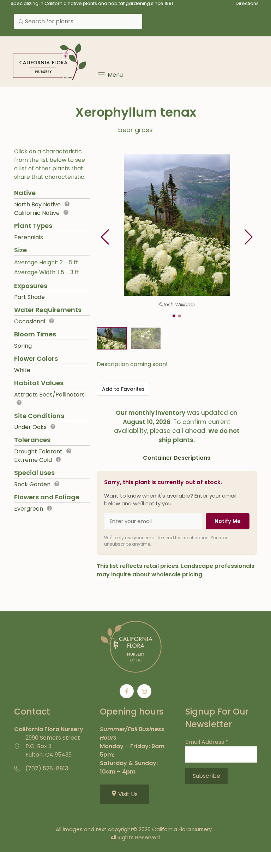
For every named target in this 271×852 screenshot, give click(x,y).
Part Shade (29, 297)
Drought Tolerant (38, 451)
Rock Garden (32, 484)
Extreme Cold (33, 460)
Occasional (29, 321)
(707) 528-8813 (46, 768)
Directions (247, 3)
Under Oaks (30, 427)
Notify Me (228, 521)
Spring (23, 346)
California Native (37, 213)
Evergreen (28, 509)
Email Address (206, 742)
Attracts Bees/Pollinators (49, 394)
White (22, 370)
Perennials (28, 237)
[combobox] (78, 21)
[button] (248, 237)
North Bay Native (37, 204)
